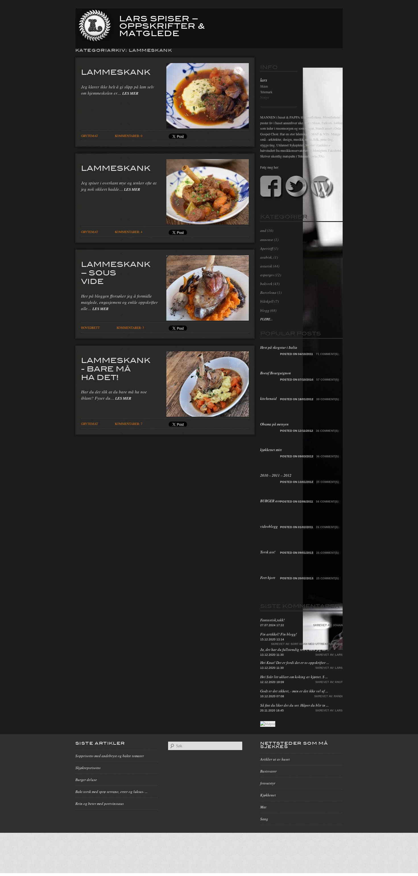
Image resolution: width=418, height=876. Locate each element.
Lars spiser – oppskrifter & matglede (162, 25)
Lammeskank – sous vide (115, 272)
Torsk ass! (267, 552)
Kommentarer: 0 (128, 136)
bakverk (266, 283)
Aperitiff (266, 248)
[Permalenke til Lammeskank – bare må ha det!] (207, 415)
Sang (264, 818)
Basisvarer (268, 771)
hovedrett (90, 327)
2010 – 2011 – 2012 (275, 475)
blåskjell (267, 301)
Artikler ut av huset (275, 759)
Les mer (130, 93)
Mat (263, 806)
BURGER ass (270, 500)
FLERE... (266, 319)
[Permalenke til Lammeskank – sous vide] (207, 319)
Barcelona (268, 292)
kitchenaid (268, 398)
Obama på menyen (274, 424)
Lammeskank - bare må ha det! (115, 368)
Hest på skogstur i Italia (278, 347)
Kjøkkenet (268, 795)
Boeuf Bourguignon (275, 372)
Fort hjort (267, 577)
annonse (266, 239)
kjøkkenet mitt (271, 449)
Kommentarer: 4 (128, 232)
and (263, 230)
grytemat (89, 136)
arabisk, (266, 257)
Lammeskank (115, 71)
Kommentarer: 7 (128, 424)
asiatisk (266, 266)
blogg (264, 310)
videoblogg (269, 526)
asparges (267, 274)
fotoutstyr (267, 783)
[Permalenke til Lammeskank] (207, 127)
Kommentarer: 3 (130, 327)
